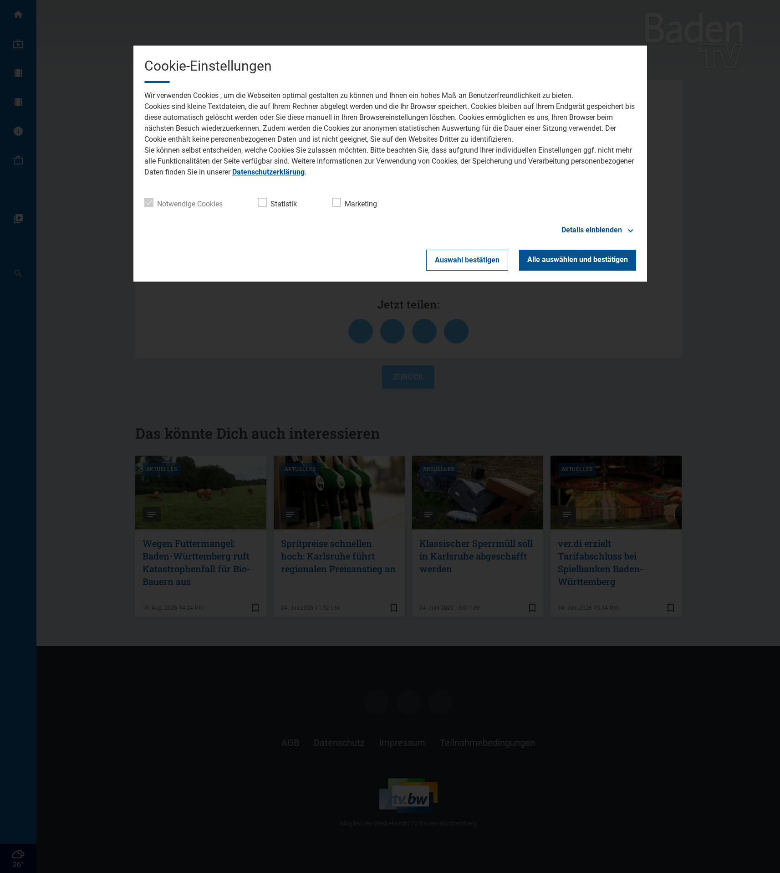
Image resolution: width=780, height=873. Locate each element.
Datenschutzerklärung (268, 172)
